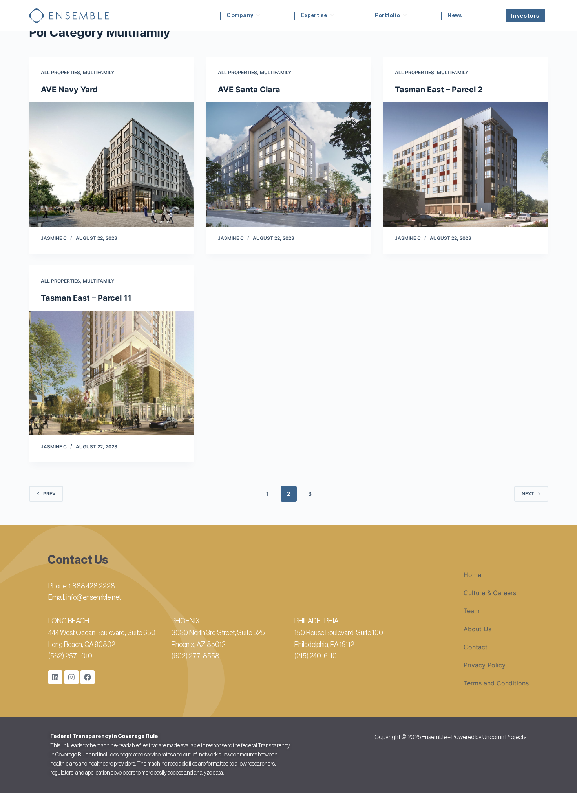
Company (239, 15)
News (454, 15)
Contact (476, 647)
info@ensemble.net (93, 597)
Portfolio (387, 15)
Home (472, 575)
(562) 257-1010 (70, 656)
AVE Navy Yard (69, 89)
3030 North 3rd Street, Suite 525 (218, 632)
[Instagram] (71, 677)
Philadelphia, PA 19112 (324, 644)
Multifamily (98, 72)
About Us (477, 629)
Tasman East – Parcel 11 (86, 298)
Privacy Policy (485, 665)
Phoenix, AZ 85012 (199, 644)
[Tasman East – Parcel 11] (111, 373)
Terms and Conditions (496, 683)
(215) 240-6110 (315, 656)
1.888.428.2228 (92, 586)
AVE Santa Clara (249, 89)
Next (528, 494)
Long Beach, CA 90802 (81, 644)
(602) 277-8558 (195, 656)
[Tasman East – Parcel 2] (465, 164)
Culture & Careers (490, 593)
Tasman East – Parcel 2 (439, 89)
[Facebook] (87, 677)
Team (472, 611)
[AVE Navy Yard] (111, 164)
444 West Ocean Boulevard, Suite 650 (101, 632)
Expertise (314, 15)
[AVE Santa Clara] (288, 164)
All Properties (60, 72)
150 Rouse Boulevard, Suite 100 (338, 632)
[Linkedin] (55, 677)
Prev (49, 494)
